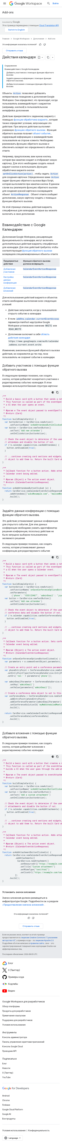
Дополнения (38, 39)
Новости (6, 1068)
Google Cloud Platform (12, 1109)
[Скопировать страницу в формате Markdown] (48, 57)
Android (6, 1096)
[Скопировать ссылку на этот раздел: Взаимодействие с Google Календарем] (25, 230)
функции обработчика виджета (30, 119)
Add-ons (8, 12)
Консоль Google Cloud (12, 1046)
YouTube (6, 1077)
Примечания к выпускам (14, 1015)
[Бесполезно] (44, 44)
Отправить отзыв (14, 50)
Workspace (34, 3)
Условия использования (14, 1025)
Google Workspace (21, 39)
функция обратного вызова (37, 250)
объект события (41, 133)
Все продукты (8, 1119)
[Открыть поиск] (48, 3)
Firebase (6, 1105)
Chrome (6, 1100)
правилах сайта (37, 943)
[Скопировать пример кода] (57, 392)
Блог (4, 1063)
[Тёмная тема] (52, 392)
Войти (56, 3)
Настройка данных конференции (10, 280)
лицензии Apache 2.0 (44, 940)
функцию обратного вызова (30, 130)
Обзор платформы (11, 1006)
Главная (5, 39)
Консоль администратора (14, 1037)
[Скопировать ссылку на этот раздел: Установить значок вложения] (38, 892)
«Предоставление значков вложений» (23, 904)
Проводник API (9, 1051)
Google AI (6, 1114)
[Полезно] (40, 44)
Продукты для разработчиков (16, 1011)
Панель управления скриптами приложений (23, 1042)
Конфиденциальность (39, 1130)
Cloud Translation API (49, 25)
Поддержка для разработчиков (17, 1020)
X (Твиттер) (7, 1073)
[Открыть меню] (4, 3)
